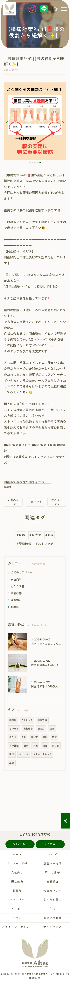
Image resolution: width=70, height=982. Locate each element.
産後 (11, 754)
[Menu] (64, 8)
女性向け (16, 579)
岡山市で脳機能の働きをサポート (27, 482)
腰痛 (52, 728)
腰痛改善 (16, 593)
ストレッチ (27, 720)
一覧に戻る (35, 502)
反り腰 (55, 745)
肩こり (12, 737)
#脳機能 (35, 535)
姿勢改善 (28, 728)
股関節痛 (42, 720)
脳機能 (7, 487)
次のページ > (56, 502)
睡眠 (26, 745)
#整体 (21, 535)
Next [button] (62, 122)
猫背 (45, 745)
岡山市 (34, 737)
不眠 (35, 745)
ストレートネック (42, 754)
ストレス (23, 754)
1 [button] (30, 162)
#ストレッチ (44, 544)
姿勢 (23, 737)
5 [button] (40, 162)
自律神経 (14, 745)
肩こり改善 (17, 586)
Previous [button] (8, 122)
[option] (35, 121)
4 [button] (37, 162)
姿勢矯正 (16, 600)
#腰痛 (49, 535)
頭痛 (54, 737)
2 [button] (32, 162)
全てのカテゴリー (21, 572)
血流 (11, 762)
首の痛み (14, 728)
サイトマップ (52, 927)
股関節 (41, 728)
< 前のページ (13, 502)
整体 (45, 737)
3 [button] (35, 162)
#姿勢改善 (24, 544)
